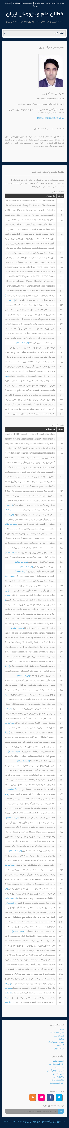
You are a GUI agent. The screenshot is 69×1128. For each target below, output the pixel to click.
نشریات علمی (58, 1036)
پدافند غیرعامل (57, 1080)
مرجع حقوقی (59, 1048)
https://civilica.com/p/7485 (50, 118)
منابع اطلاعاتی (39, 3)
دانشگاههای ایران (56, 1064)
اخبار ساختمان (58, 1073)
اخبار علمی (60, 1067)
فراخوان (60, 1045)
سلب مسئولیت (27, 3)
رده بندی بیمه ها (57, 1083)
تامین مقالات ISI (57, 1032)
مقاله (62, 1029)
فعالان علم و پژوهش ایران (34, 13)
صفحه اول (60, 3)
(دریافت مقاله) (8, 300)
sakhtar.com (9, 1121)
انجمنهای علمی (58, 1061)
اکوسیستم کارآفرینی (55, 1070)
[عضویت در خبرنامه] (61, 1111)
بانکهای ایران (58, 1076)
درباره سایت (50, 3)
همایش (61, 1039)
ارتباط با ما (16, 3)
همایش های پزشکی (56, 1042)
